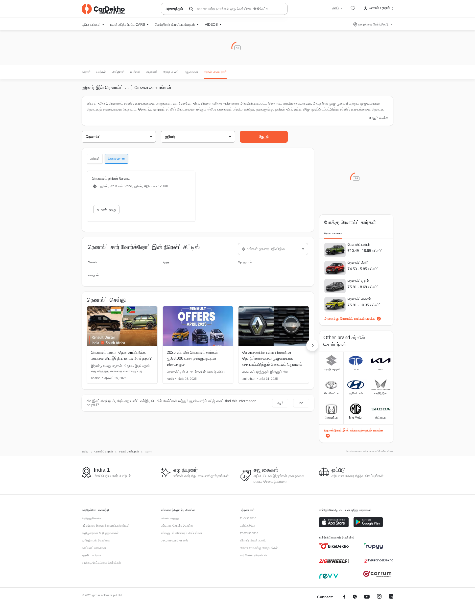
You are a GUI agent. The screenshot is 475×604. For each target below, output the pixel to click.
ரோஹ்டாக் (245, 262)
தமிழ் (335, 8)
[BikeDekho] (334, 546)
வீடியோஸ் (152, 72)
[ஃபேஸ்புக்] (344, 597)
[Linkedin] (391, 597)
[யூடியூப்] (367, 597)
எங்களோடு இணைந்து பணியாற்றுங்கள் (105, 525)
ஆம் (280, 403)
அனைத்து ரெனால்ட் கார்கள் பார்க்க (349, 318)
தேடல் (264, 137)
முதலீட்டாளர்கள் (91, 555)
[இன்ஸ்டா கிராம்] (379, 597)
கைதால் (93, 275)
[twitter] (355, 597)
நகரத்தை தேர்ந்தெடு (373, 24)
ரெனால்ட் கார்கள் (151, 109)
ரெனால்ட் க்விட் (358, 263)
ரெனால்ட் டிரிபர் (358, 281)
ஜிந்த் (166, 262)
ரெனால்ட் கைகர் (359, 299)
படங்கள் (135, 72)
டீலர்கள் (101, 72)
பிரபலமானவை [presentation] (333, 233)
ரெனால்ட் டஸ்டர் (359, 244)
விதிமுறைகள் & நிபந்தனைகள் (100, 533)
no (301, 403)
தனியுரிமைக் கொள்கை (96, 540)
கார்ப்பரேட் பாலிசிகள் (94, 548)
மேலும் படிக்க (378, 118)
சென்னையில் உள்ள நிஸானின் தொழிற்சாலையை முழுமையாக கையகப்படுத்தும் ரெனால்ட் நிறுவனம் (272, 358)
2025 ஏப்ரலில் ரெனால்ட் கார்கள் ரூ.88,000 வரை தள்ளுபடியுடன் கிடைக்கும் (192, 358)
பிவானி (92, 262)
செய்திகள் (118, 72)
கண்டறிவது (108, 210)
